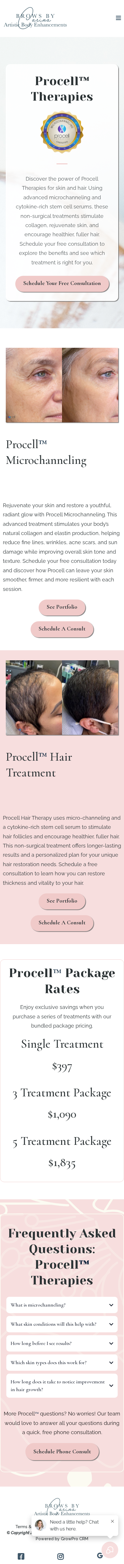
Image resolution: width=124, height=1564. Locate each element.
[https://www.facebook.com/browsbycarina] (22, 1556)
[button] (118, 18)
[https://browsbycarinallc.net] (35, 18)
